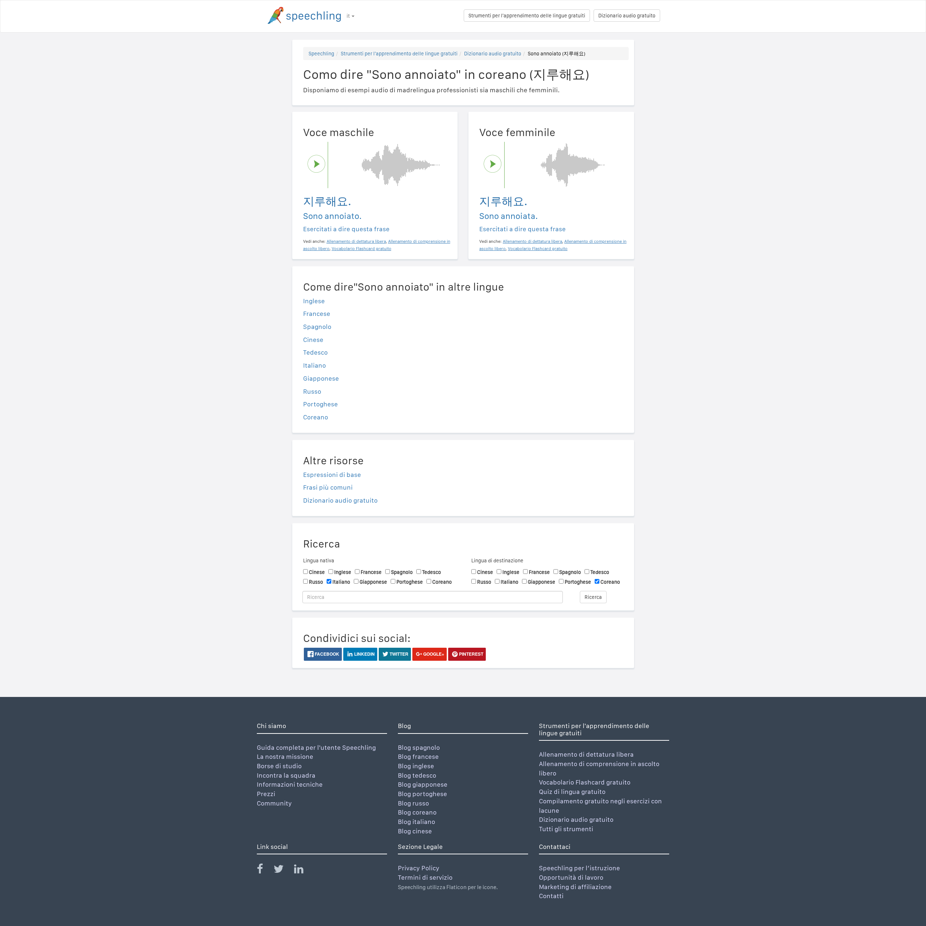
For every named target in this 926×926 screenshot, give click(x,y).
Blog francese (418, 756)
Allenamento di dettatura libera (586, 754)
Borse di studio (279, 766)
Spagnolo (317, 326)
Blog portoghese (422, 794)
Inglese (314, 301)
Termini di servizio (425, 877)
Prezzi (266, 794)
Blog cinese (415, 831)
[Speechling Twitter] (283, 870)
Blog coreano (417, 812)
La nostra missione (285, 756)
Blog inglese (416, 766)
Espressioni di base (332, 474)
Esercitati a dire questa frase (346, 229)
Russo (312, 391)
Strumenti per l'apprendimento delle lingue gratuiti (526, 15)
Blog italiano (416, 821)
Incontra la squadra (286, 775)
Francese (316, 313)
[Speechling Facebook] (264, 870)
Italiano (314, 365)
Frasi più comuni (328, 487)
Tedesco (315, 352)
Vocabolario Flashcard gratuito (584, 782)
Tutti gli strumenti (566, 829)
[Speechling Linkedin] (303, 870)
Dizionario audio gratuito (626, 15)
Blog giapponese (422, 784)
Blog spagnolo (419, 747)
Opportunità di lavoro (571, 877)
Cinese (313, 339)
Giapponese (321, 378)
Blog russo (413, 803)
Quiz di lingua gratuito (572, 791)
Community (274, 803)
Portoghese (320, 404)
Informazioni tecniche (290, 784)
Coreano (315, 417)
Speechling (321, 53)
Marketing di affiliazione (575, 887)
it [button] (349, 16)
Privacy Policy (418, 868)
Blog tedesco (417, 775)
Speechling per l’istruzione (579, 868)
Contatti (551, 896)
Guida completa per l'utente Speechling (316, 747)
